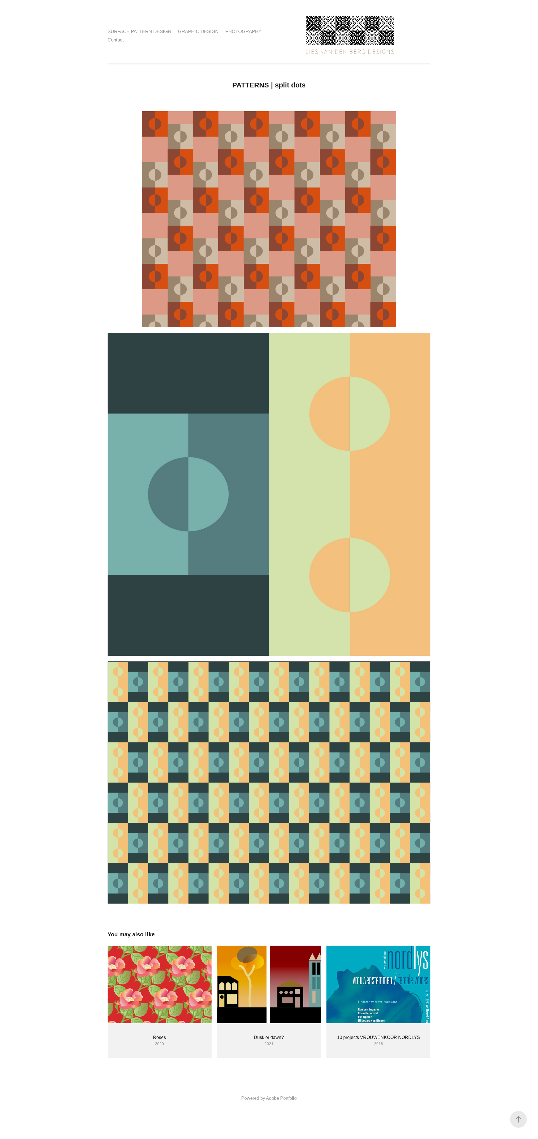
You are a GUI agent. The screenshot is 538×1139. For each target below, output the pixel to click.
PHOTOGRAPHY (243, 31)
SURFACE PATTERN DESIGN (139, 31)
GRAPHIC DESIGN (198, 31)
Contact (116, 40)
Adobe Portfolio (281, 1098)
